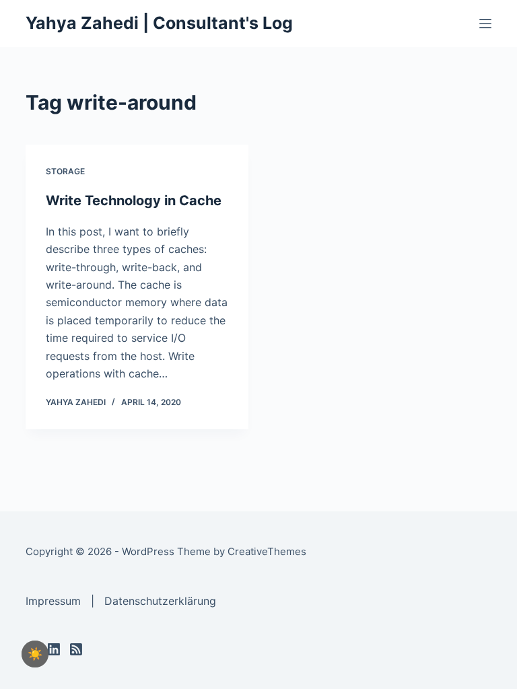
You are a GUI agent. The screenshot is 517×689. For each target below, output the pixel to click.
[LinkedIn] (54, 649)
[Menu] (485, 23)
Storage (65, 171)
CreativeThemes (267, 551)
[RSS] (76, 649)
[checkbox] (35, 654)
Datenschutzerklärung (160, 601)
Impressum (53, 601)
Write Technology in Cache (133, 200)
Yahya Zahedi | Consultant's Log (159, 23)
